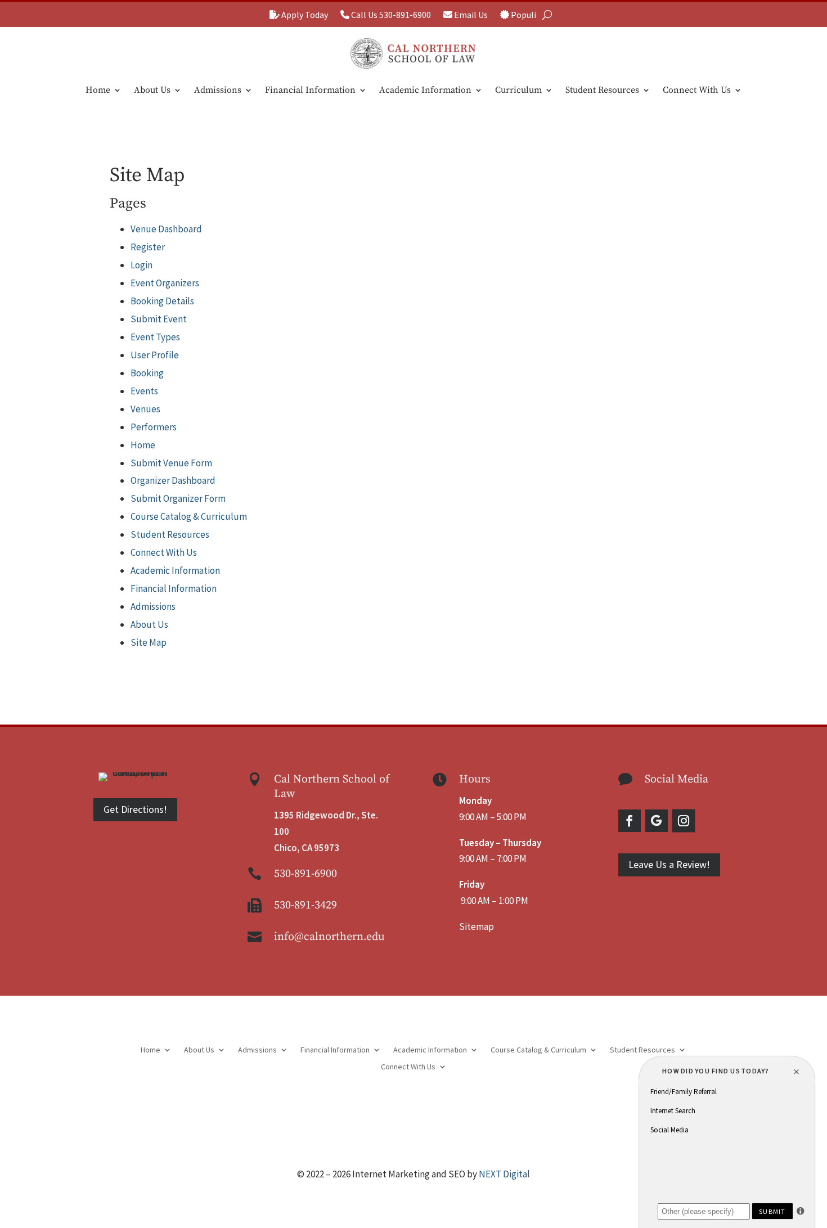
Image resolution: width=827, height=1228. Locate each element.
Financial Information (310, 90)
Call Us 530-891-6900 (390, 15)
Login (141, 265)
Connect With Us (697, 90)
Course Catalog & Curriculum (189, 516)
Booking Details (162, 301)
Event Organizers (165, 283)
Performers (154, 427)
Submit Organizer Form (178, 498)
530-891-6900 (305, 874)
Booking (147, 373)
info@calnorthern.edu (329, 937)
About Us (152, 90)
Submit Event (159, 319)
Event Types (155, 337)
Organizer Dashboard (173, 480)
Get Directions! (135, 809)
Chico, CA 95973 (306, 848)
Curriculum (518, 90)
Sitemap (476, 926)
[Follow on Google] (656, 820)
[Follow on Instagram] (683, 820)
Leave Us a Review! (669, 864)
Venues (145, 409)
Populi (522, 15)
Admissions (217, 90)
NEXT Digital (504, 1174)
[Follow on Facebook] (629, 820)
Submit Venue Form (171, 463)
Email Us (470, 15)
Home (98, 90)
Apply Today (304, 15)
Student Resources (602, 90)
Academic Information (425, 90)
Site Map (149, 642)
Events (144, 391)
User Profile (155, 355)
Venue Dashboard (166, 229)
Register (148, 247)
